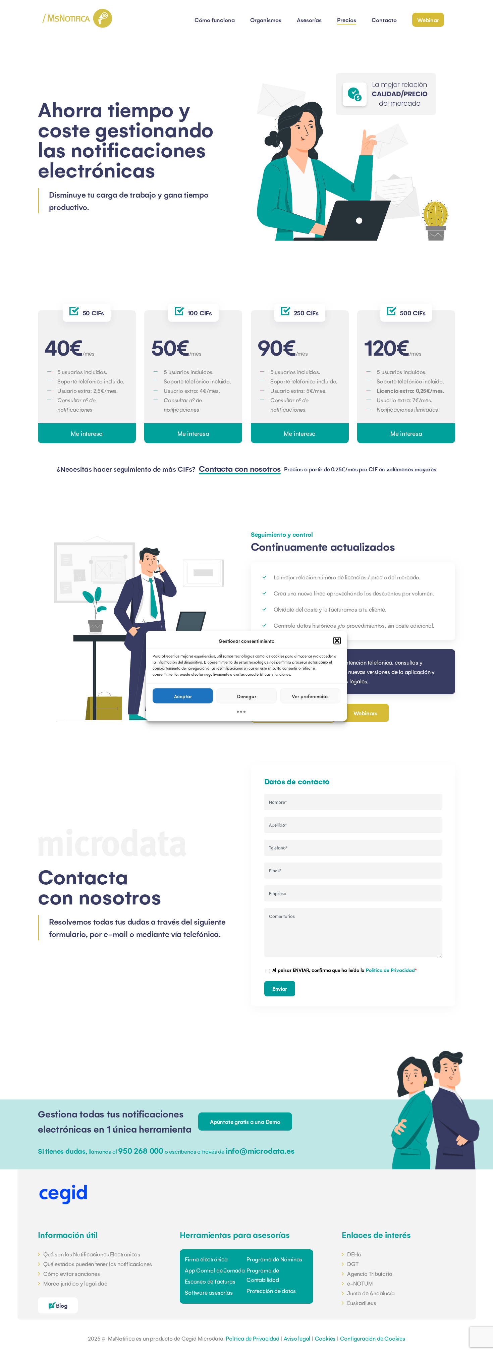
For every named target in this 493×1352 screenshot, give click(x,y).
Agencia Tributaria (369, 1273)
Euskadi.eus (361, 1302)
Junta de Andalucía (370, 1293)
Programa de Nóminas (274, 1259)
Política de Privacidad (390, 970)
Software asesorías (208, 1292)
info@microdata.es (260, 1150)
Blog (61, 1305)
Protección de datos (271, 1290)
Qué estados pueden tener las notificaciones (97, 1263)
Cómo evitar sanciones (71, 1273)
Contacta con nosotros (240, 468)
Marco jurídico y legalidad (75, 1283)
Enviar (279, 988)
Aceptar (183, 696)
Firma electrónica (206, 1259)
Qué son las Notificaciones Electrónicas (91, 1254)
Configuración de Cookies (372, 1338)
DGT (352, 1263)
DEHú (354, 1254)
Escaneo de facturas (210, 1281)
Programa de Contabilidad (262, 1274)
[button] (337, 640)
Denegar (246, 696)
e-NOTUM (360, 1283)
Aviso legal (297, 1338)
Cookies (325, 1338)
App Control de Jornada (215, 1270)
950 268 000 (140, 1150)
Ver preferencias (310, 696)
